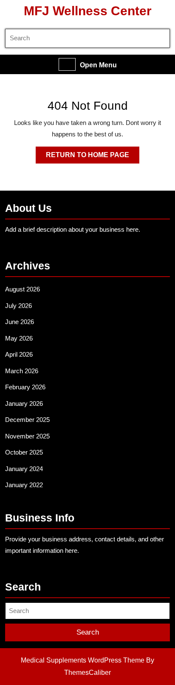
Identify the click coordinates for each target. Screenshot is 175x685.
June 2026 (19, 321)
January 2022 (24, 484)
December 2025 (27, 419)
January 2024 (24, 468)
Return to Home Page (92, 157)
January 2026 (24, 403)
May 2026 (19, 338)
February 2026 (25, 387)
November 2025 (27, 436)
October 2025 (24, 452)
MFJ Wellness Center (88, 11)
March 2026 (21, 370)
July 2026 (18, 305)
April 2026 (19, 354)
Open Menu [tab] (98, 65)
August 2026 (22, 289)
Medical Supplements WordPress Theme (82, 660)
